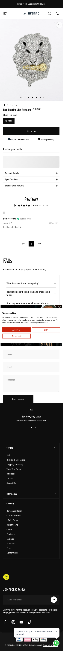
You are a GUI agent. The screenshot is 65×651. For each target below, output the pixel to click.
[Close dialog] (59, 307)
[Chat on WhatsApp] (56, 643)
